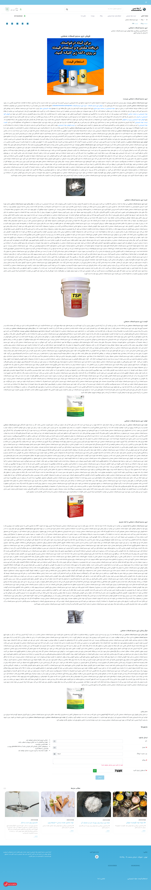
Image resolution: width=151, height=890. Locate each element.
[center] (67, 9)
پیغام (144, 760)
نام (146, 741)
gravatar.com (16, 746)
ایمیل (144, 747)
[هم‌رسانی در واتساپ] (28, 24)
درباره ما (93, 16)
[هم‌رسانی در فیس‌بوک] (7, 24)
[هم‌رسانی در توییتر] (12, 24)
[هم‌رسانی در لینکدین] (22, 24)
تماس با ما (83, 16)
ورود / (16, 10)
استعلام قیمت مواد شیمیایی (114, 16)
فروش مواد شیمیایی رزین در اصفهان (133, 120)
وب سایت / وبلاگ (142, 754)
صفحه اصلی (144, 16)
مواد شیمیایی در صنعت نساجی (137, 114)
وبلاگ (101, 16)
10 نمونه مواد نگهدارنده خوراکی (135, 823)
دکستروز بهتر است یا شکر (29, 823)
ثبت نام (13, 10)
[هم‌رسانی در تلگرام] (17, 24)
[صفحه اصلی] (146, 20)
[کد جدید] (95, 770)
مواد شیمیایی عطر (45, 108)
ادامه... (143, 831)
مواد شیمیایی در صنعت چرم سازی (104, 108)
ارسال (100, 777)
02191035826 (112, 866)
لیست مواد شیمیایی (131, 16)
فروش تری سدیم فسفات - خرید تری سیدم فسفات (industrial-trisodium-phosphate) (77, 106)
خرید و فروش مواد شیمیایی (66, 125)
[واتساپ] (146, 2)
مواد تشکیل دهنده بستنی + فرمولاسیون (61, 823)
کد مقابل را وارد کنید (139, 770)
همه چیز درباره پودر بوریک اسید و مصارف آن (95, 823)
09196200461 (135, 866)
